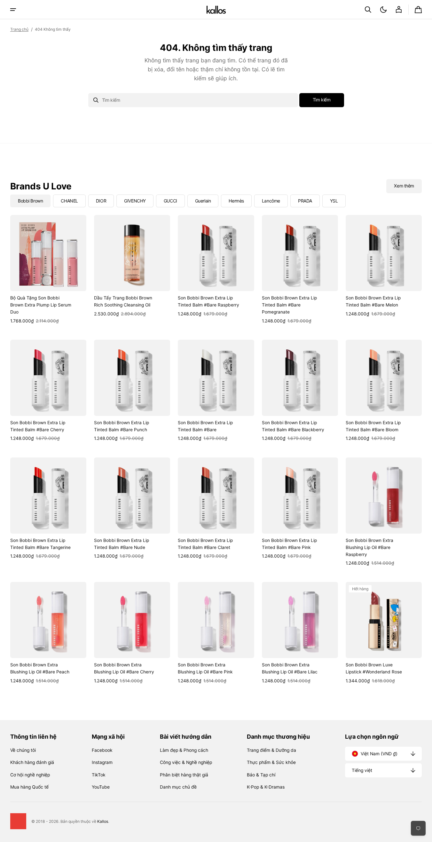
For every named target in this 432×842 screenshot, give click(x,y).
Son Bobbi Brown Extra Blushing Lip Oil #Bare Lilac (290, 668)
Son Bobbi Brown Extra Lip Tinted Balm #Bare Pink (289, 544)
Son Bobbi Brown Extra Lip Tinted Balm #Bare (205, 426)
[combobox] (193, 100)
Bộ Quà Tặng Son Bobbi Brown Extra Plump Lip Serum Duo (40, 304)
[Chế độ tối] (383, 10)
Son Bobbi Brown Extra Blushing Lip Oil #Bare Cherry (124, 668)
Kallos (102, 821)
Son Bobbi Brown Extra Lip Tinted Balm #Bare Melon (373, 301)
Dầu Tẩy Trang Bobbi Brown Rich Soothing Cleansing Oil (123, 301)
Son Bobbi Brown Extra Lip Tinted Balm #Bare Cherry (37, 426)
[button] (368, 10)
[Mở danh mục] (13, 10)
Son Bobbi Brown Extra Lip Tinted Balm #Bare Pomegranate (289, 304)
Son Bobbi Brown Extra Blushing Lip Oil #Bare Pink (205, 668)
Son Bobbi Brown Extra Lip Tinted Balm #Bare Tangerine (40, 544)
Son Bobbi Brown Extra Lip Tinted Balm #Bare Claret (205, 544)
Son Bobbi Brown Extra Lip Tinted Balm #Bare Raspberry (208, 301)
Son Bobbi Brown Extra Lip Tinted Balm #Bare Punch (121, 426)
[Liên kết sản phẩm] (48, 269)
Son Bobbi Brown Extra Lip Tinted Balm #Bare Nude (121, 544)
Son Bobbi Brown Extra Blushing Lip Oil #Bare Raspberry (369, 547)
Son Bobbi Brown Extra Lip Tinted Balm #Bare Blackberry (293, 426)
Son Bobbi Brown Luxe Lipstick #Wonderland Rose (374, 668)
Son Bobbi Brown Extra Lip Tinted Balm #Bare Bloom (373, 426)
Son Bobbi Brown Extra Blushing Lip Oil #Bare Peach (39, 668)
